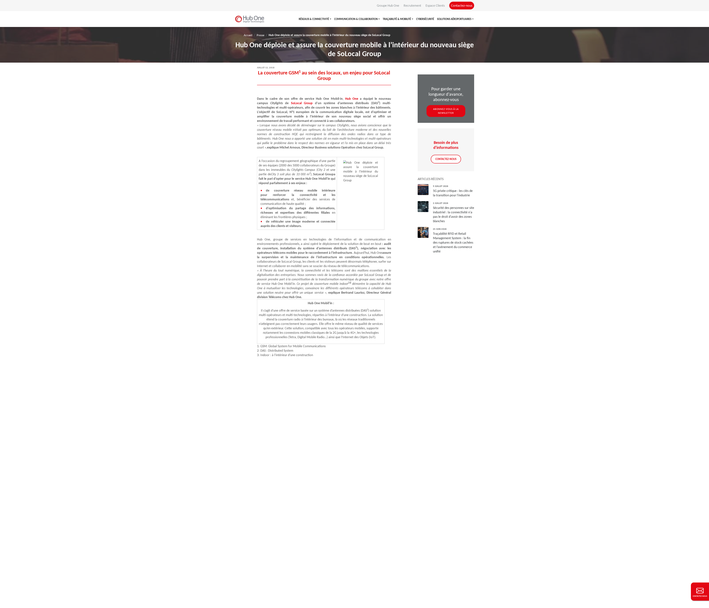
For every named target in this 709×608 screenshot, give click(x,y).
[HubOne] (249, 19)
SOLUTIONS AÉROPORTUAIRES (454, 19)
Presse (260, 35)
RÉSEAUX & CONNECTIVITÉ (314, 19)
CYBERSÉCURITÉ (425, 19)
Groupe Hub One (388, 6)
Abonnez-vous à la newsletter (446, 111)
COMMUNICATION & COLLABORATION (356, 19)
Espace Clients (436, 6)
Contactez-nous (461, 6)
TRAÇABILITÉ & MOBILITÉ (397, 19)
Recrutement (413, 6)
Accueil (248, 35)
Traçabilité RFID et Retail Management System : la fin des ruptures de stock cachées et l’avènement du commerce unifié (453, 242)
